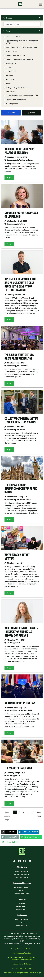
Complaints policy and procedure (16, 973)
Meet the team (21, 909)
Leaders (21, 890)
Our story (21, 903)
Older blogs (39, 814)
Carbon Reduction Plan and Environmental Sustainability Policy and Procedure (22, 958)
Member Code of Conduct (22, 953)
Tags (8, 31)
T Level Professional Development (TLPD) (22, 95)
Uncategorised (12, 104)
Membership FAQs (21, 877)
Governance (11, 63)
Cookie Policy (28, 949)
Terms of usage (35, 973)
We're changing (21, 906)
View (9, 178)
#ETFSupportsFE (13, 36)
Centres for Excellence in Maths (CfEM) (21, 47)
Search (9, 18)
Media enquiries (21, 925)
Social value (10, 91)
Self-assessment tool (21, 893)
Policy (8, 83)
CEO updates (11, 51)
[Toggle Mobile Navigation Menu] (41, 4)
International (11, 71)
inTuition (9, 75)
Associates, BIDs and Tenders (22, 968)
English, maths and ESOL (16, 55)
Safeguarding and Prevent (16, 87)
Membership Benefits (21, 874)
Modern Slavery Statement (22, 964)
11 (32, 812)
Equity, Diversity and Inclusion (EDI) (20, 59)
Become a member (21, 871)
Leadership (10, 79)
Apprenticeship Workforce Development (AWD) (22, 42)
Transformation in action (16, 99)
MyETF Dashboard (21, 919)
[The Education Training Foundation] (20, 4)
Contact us (21, 922)
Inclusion (10, 67)
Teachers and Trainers (21, 887)
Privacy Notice (16, 949)
